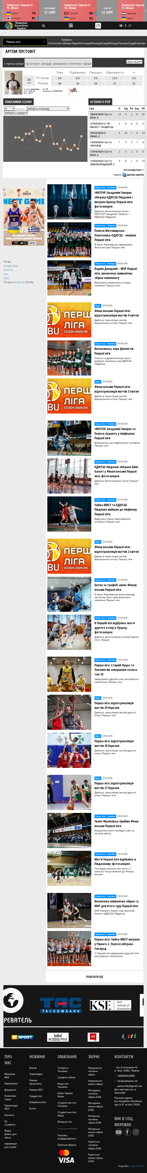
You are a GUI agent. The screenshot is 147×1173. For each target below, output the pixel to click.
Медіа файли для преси (10, 1134)
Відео (97, 306)
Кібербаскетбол (37, 1102)
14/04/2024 (96, 142)
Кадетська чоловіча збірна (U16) (94, 1145)
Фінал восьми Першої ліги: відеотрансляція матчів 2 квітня (116, 549)
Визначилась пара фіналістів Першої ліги (114, 350)
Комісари (140, 43)
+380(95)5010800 (126, 1076)
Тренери (123, 43)
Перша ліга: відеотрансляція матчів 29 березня (114, 705)
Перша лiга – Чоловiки (105, 188)
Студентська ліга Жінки (67, 1114)
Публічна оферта (67, 1145)
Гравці (105, 43)
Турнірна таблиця (66, 41)
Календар (85, 43)
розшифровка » (134, 169)
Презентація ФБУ (11, 1107)
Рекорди (113, 43)
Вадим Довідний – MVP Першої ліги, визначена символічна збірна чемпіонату (115, 273)
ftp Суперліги (9, 1123)
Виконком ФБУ (9, 1076)
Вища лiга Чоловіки (63, 1085)
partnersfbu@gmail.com (129, 1086)
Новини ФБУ (36, 1089)
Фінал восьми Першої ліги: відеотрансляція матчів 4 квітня (116, 313)
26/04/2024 (96, 133)
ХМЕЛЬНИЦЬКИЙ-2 (102, 164)
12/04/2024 (96, 161)
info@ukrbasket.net (127, 1081)
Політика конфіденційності (67, 1137)
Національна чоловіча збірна (95, 1071)
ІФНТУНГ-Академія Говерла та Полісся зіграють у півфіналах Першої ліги (115, 433)
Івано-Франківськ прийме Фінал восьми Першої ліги (116, 823)
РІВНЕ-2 (95, 136)
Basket (33, 1068)
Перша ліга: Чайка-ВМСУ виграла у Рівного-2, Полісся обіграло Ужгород (117, 944)
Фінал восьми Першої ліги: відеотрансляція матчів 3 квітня (116, 388)
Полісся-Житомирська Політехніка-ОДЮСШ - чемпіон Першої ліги (115, 235)
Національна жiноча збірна (95, 1083)
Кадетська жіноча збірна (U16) (95, 1158)
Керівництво (11, 1083)
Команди (96, 43)
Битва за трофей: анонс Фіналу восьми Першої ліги (115, 587)
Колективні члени (10, 1098)
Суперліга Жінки (66, 1077)
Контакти (9, 1115)
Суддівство (35, 1096)
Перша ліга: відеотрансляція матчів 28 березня (114, 743)
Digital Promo (137, 1166)
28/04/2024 (96, 114)
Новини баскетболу (35, 1082)
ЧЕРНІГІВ (95, 145)
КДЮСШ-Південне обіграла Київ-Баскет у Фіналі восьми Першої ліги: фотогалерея (116, 471)
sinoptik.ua (19, 282)
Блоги (32, 1108)
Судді (131, 43)
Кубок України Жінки (65, 1095)
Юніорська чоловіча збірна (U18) (94, 1119)
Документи (10, 1089)
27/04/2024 (96, 123)
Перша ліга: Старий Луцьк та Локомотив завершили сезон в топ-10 (115, 669)
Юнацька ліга (65, 1121)
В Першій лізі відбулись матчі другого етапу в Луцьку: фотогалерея (114, 627)
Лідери (75, 43)
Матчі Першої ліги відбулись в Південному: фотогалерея (115, 861)
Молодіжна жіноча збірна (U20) (95, 1106)
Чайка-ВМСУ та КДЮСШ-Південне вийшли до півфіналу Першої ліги (115, 509)
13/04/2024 (96, 151)
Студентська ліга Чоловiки (67, 1104)
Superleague (35, 1074)
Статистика (54, 43)
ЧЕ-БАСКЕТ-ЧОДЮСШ (101, 125)
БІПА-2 (94, 117)
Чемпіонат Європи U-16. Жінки (20, 6)
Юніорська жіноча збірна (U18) (95, 1132)
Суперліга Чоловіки (63, 1070)
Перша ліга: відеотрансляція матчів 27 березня (114, 785)
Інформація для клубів (10, 1145)
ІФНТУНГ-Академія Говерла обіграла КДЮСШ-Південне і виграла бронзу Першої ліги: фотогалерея (113, 199)
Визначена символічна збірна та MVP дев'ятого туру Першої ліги (116, 903)
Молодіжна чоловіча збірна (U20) (94, 1093)
